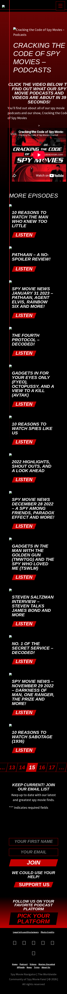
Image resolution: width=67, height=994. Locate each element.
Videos (33, 964)
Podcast (24, 964)
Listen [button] (24, 234)
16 (42, 767)
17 (52, 767)
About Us (46, 967)
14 (22, 767)
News (29, 967)
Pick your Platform (33, 919)
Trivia (37, 967)
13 (12, 767)
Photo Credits (47, 932)
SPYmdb (21, 967)
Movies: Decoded (46, 964)
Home (15, 964)
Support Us (33, 884)
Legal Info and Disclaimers (26, 932)
